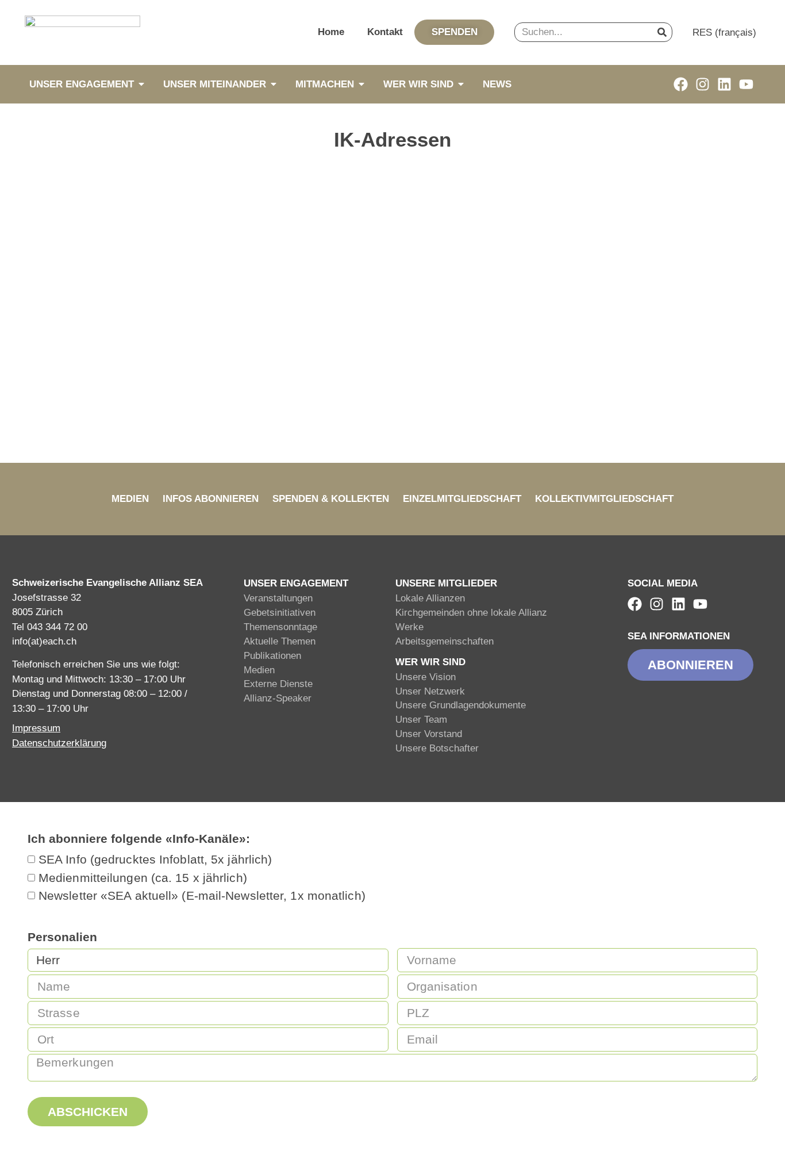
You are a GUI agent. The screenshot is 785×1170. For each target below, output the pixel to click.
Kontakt (385, 31)
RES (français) (724, 32)
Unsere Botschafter (437, 748)
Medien (130, 498)
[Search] (662, 32)
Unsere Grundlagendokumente (460, 705)
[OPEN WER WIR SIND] (460, 84)
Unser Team (421, 719)
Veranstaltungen (278, 598)
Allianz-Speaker (277, 698)
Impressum (36, 728)
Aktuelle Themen (279, 641)
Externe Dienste (278, 683)
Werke (409, 627)
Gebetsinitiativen (279, 612)
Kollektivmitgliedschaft (604, 498)
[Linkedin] (724, 84)
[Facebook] (681, 84)
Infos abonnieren (211, 498)
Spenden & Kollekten (330, 498)
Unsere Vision (425, 677)
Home (331, 31)
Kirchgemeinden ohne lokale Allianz (471, 612)
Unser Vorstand (428, 733)
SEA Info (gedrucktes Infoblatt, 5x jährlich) (155, 859)
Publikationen (272, 655)
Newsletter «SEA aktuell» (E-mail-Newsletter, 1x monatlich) (202, 896)
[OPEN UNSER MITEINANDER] (273, 84)
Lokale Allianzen (430, 598)
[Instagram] (702, 84)
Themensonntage (280, 627)
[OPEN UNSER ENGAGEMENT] (141, 84)
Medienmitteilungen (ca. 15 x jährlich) (143, 877)
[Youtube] (746, 84)
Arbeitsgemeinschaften (444, 641)
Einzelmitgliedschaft (462, 498)
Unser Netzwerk (430, 691)
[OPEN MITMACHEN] (361, 84)
